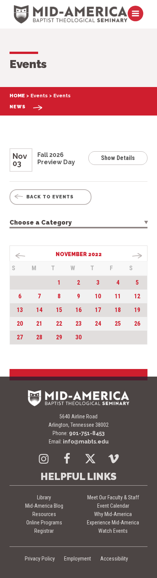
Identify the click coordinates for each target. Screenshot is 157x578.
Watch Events (113, 531)
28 (39, 337)
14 (39, 310)
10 (98, 296)
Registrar (44, 531)
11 (118, 296)
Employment (77, 559)
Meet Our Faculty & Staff (113, 497)
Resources (44, 514)
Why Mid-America (113, 514)
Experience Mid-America (113, 522)
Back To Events (49, 197)
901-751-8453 (86, 433)
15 (59, 310)
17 (98, 310)
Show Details (118, 158)
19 (137, 310)
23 (78, 323)
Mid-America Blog (44, 506)
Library (44, 497)
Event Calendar (113, 506)
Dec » (137, 255)
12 (137, 296)
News (18, 106)
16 (78, 310)
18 (118, 310)
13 (20, 310)
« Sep (20, 255)
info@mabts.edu (86, 442)
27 (20, 337)
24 (98, 323)
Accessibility (114, 559)
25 (118, 323)
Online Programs (44, 522)
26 (137, 323)
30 (78, 337)
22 (59, 323)
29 (59, 337)
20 (20, 323)
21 (39, 323)
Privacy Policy (40, 559)
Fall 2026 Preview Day (56, 158)
